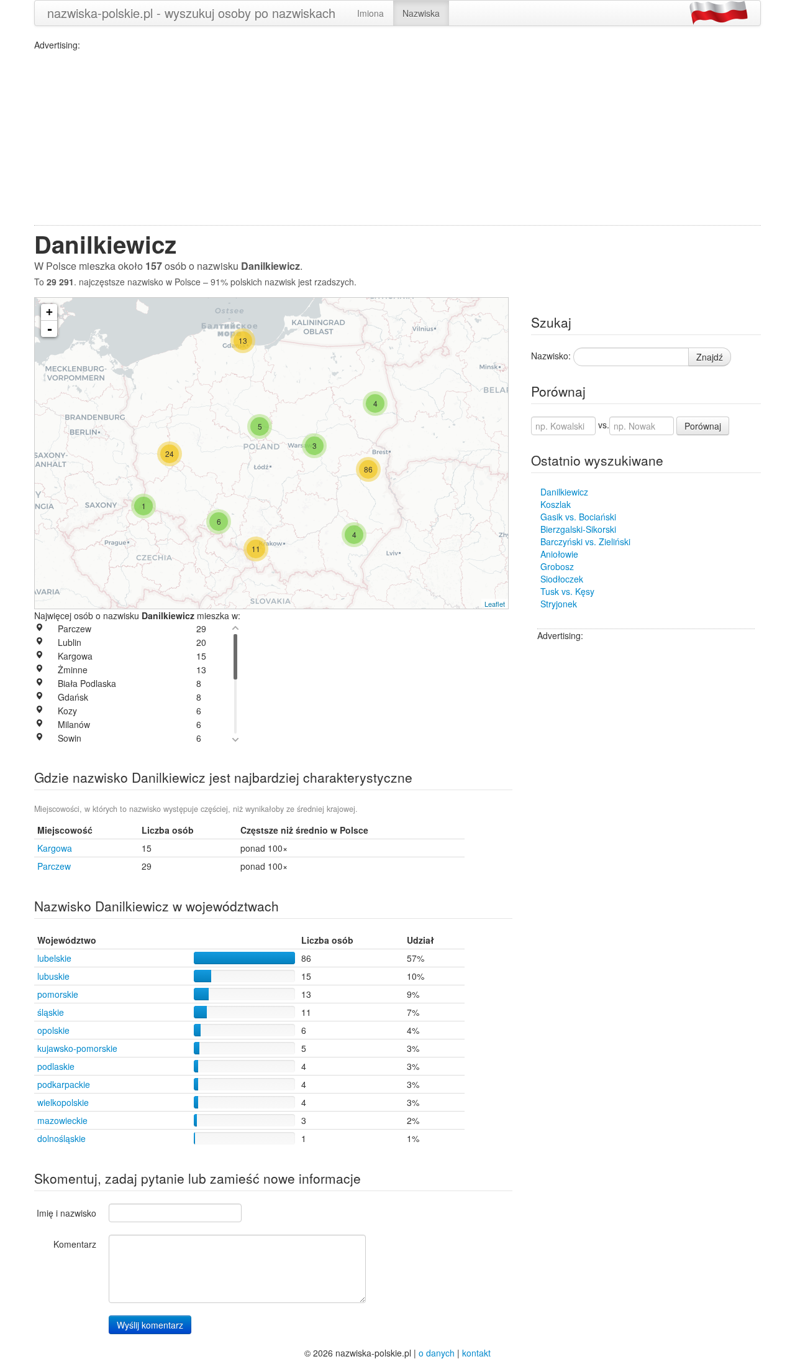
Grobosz (557, 566)
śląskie (50, 1012)
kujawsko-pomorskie (77, 1048)
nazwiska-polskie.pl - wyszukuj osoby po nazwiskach (191, 13)
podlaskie (56, 1066)
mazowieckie (62, 1120)
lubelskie (54, 958)
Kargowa (54, 848)
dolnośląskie (61, 1138)
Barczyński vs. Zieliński (585, 541)
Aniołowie (559, 554)
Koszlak (555, 504)
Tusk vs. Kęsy (567, 591)
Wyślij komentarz (150, 1325)
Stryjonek (558, 603)
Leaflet (494, 604)
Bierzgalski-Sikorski (578, 529)
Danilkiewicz (564, 492)
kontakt (476, 1353)
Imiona (370, 13)
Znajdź (709, 357)
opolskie (53, 1030)
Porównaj (702, 426)
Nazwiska (421, 13)
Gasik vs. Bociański (578, 516)
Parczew (54, 866)
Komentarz (74, 1244)
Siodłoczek (561, 579)
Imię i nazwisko (66, 1213)
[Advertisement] (397, 138)
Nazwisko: (551, 355)
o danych (437, 1353)
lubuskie (53, 976)
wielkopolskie (63, 1102)
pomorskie (57, 994)
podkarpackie (63, 1084)
